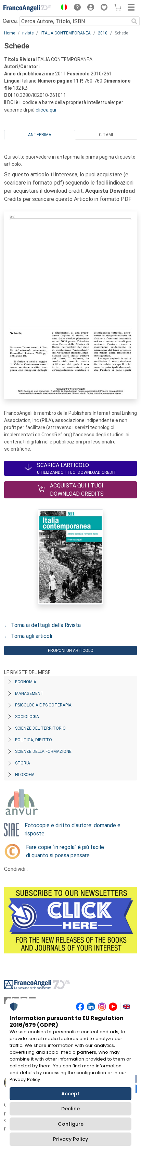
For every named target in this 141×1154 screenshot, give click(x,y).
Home (9, 33)
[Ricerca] (134, 21)
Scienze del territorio (40, 728)
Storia (22, 763)
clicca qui (46, 110)
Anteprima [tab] (39, 134)
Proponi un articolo (70, 650)
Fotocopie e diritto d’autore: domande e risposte (72, 829)
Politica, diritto (33, 739)
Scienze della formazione (43, 751)
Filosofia (25, 774)
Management (29, 693)
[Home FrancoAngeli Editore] (27, 8)
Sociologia (27, 716)
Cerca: (10, 21)
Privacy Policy (70, 1139)
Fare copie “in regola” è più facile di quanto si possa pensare (65, 851)
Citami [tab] (106, 134)
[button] (62, 8)
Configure (71, 1124)
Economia (25, 682)
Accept (70, 1093)
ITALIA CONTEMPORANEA (66, 33)
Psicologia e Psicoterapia (43, 705)
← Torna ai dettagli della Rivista (42, 625)
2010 (102, 33)
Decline (70, 1108)
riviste (28, 33)
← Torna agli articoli (28, 636)
